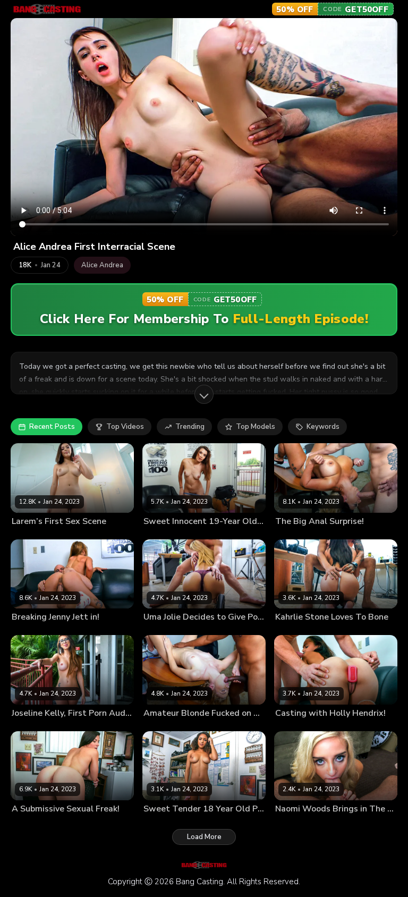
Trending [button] (190, 426)
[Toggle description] (204, 394)
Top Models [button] (255, 426)
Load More (204, 837)
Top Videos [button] (125, 426)
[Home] (47, 9)
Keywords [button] (323, 426)
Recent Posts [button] (52, 426)
